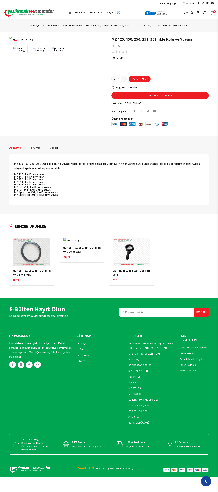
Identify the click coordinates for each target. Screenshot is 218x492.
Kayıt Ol (201, 312)
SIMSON (133, 382)
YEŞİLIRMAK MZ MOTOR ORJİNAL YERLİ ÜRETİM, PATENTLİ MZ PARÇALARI (88, 25)
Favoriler (190, 3)
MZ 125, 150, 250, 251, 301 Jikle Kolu (131, 272)
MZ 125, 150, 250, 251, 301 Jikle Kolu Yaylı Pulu (32, 272)
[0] (212, 13)
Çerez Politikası (188, 364)
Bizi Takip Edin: (120, 111)
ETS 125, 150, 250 (138, 405)
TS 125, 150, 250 (137, 411)
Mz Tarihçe (96, 12)
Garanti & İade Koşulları (192, 359)
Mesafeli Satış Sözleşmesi (193, 347)
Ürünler (79, 12)
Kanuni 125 (134, 376)
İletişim (109, 12)
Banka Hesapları (188, 370)
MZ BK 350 (134, 393)
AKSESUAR (134, 416)
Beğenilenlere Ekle (127, 87)
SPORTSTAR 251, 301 (140, 365)
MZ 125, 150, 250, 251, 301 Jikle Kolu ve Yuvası (82, 249)
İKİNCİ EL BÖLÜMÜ (139, 422)
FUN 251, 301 (136, 359)
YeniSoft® (86, 468)
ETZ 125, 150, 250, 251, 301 (144, 353)
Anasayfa (82, 343)
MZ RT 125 (134, 388)
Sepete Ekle (140, 79)
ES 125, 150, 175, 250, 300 (143, 399)
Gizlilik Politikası (188, 353)
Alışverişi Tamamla (160, 95)
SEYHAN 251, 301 (138, 370)
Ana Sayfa (35, 25)
